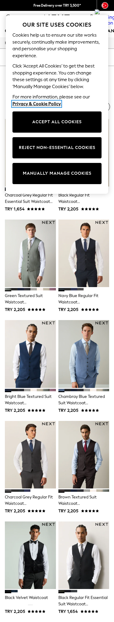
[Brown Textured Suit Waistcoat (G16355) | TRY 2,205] (83, 454)
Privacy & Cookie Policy (36, 104)
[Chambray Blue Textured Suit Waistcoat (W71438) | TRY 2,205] (83, 354)
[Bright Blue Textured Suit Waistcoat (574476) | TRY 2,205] (30, 354)
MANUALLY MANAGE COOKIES (57, 173)
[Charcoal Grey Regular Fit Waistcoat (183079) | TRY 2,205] (30, 454)
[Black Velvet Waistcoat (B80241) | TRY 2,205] (30, 555)
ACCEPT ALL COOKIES (57, 121)
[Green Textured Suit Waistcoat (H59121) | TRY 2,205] (30, 253)
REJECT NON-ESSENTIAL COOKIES (57, 147)
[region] (57, 104)
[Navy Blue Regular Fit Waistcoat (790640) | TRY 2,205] (83, 253)
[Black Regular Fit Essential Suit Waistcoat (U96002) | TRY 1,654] (83, 555)
